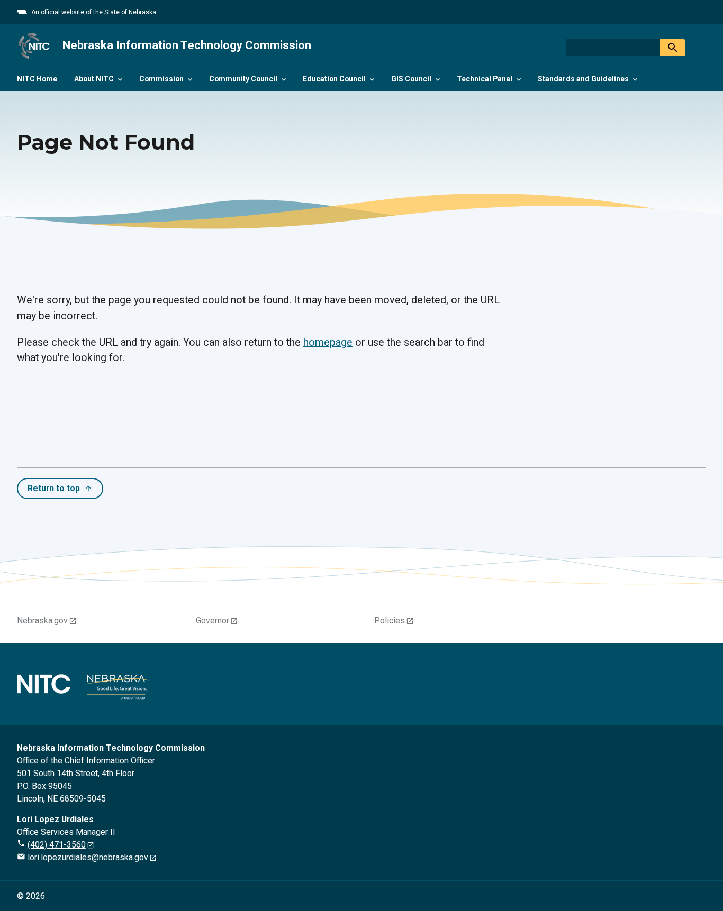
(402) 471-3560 (57, 845)
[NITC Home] (34, 45)
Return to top (54, 488)
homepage (328, 342)
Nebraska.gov (42, 620)
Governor (212, 620)
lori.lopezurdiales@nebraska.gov (88, 857)
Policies (389, 620)
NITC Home (37, 79)
